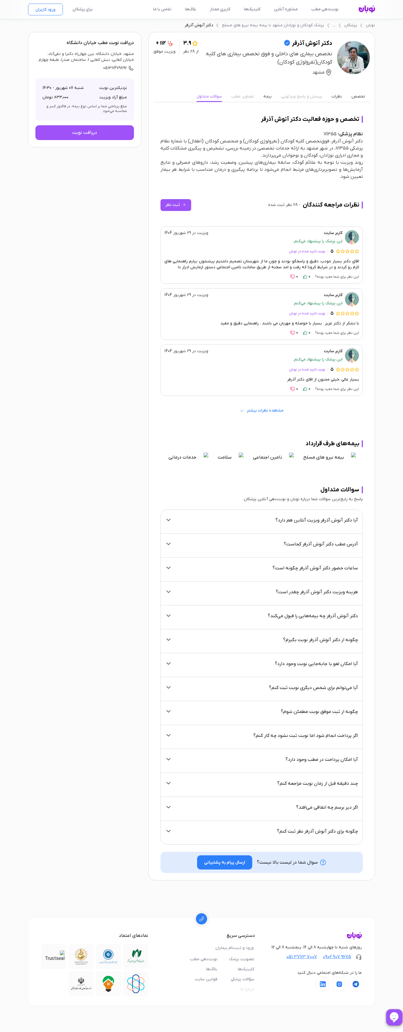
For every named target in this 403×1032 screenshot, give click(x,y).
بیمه (267, 96)
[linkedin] (323, 984)
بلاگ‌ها (190, 9)
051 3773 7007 (301, 957)
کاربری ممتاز (220, 9)
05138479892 (115, 68)
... (334, 25)
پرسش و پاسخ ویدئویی (301, 96)
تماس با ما (162, 9)
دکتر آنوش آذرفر (199, 25)
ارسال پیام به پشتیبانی (224, 862)
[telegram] (356, 984)
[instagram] (339, 984)
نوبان (370, 25)
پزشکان (350, 25)
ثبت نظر (175, 205)
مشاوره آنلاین (286, 9)
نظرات (337, 96)
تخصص (358, 96)
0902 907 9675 (337, 957)
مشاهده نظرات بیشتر (265, 410)
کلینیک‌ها (252, 9)
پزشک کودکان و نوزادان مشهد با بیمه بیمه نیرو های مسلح (273, 25)
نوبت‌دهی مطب (325, 9)
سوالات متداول (209, 96)
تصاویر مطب (242, 96)
